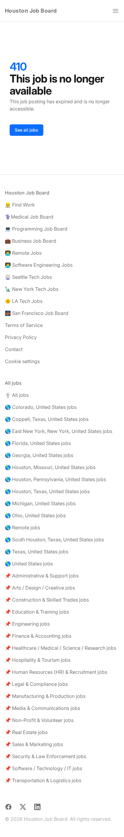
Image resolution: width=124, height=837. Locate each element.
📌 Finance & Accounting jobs (38, 636)
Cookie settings (22, 361)
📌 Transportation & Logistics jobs (43, 780)
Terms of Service (24, 325)
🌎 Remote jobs (22, 527)
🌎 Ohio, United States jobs (35, 515)
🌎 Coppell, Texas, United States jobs (46, 419)
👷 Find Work (20, 205)
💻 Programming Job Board (36, 229)
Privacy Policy (21, 337)
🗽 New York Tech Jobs (31, 289)
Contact (14, 349)
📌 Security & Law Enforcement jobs (45, 756)
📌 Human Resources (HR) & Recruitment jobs (56, 672)
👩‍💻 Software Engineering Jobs (39, 265)
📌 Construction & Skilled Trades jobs (47, 600)
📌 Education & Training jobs (37, 612)
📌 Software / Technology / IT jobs (43, 768)
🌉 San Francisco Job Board (36, 313)
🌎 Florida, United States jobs (38, 443)
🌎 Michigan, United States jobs (40, 503)
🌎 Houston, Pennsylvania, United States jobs (55, 479)
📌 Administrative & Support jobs (42, 576)
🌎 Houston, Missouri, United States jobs (50, 467)
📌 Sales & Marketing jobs (34, 744)
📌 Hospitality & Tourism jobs (37, 660)
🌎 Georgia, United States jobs (39, 455)
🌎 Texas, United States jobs (36, 552)
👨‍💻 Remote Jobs (23, 253)
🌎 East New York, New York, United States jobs (58, 431)
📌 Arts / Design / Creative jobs (40, 588)
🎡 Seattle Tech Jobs (28, 277)
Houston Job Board (31, 11)
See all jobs (26, 129)
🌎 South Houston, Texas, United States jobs (54, 540)
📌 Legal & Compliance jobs (36, 684)
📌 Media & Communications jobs (42, 708)
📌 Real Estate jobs (26, 732)
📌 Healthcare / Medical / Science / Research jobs (60, 648)
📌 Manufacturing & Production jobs (45, 696)
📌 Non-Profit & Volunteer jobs (39, 720)
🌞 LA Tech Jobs (23, 301)
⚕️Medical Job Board (29, 217)
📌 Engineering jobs (27, 624)
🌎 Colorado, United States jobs (40, 407)
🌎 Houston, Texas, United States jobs (47, 491)
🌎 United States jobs (29, 564)
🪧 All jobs (17, 395)
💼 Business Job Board (30, 241)
